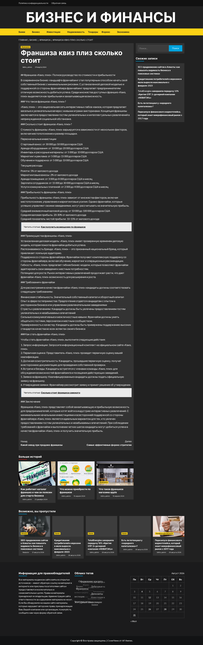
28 (165, 609)
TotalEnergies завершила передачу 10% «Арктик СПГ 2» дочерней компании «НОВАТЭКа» (158, 94)
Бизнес (36, 32)
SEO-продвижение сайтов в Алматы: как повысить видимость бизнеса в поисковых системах (159, 70)
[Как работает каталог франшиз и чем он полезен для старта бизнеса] (37, 473)
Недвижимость (76, 32)
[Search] (182, 32)
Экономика (123, 32)
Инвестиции (53, 32)
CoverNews (113, 640)
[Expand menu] (27, 32)
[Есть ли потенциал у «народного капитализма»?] (135, 526)
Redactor (26, 552)
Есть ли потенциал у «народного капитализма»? (154, 105)
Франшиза (26, 47)
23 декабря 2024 (41, 499)
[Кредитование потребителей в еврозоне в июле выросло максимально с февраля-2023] (68, 526)
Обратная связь (58, 3)
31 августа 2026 (38, 552)
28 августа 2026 (74, 555)
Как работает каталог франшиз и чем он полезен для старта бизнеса (36, 492)
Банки (22, 32)
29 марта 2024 (40, 67)
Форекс (106, 32)
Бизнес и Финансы (101, 17)
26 (149, 609)
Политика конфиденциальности (33, 3)
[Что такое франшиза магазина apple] (115, 473)
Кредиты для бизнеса (164, 533)
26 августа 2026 (175, 552)
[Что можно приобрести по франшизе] (76, 473)
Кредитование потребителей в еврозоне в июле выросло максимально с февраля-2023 (160, 82)
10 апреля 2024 (79, 496)
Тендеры (93, 32)
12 (149, 597)
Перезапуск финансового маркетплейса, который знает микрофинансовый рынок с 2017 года (160, 115)
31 (134, 615)
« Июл (133, 621)
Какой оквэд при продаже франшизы (42, 443)
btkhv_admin (27, 67)
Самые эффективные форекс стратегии (109, 443)
